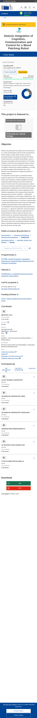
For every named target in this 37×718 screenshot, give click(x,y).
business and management (9, 237)
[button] (25, 7)
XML (19, 483)
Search (30, 7)
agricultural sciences (7, 240)
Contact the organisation (10, 352)
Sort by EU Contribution (18, 369)
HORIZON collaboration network (12, 358)
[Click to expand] (34, 377)
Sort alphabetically (6, 369)
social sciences (6, 235)
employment (25, 237)
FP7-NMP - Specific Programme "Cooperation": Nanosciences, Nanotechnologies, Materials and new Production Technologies (17, 261)
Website (5, 354)
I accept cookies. (18, 711)
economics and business (21, 235)
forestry (12, 242)
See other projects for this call (10, 289)
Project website (9, 72)
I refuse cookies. (18, 715)
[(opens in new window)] (7, 7)
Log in (21, 7)
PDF (19, 488)
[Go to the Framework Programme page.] (18, 30)
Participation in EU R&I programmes (13, 356)
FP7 (5, 18)
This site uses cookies (10, 704)
